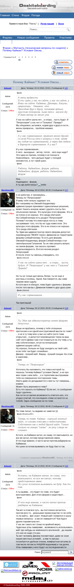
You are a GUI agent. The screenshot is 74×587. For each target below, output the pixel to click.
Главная (5, 15)
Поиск (6, 41)
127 (66, 190)
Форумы (7, 37)
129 (66, 406)
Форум (25, 15)
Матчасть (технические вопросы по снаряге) (39, 47)
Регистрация (47, 24)
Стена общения (15, 16)
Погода (35, 15)
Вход (61, 24)
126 (66, 88)
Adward (7, 88)
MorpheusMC (7, 190)
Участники (65, 37)
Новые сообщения (28, 37)
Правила (49, 37)
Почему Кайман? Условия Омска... (23, 50)
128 (66, 308)
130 (66, 466)
